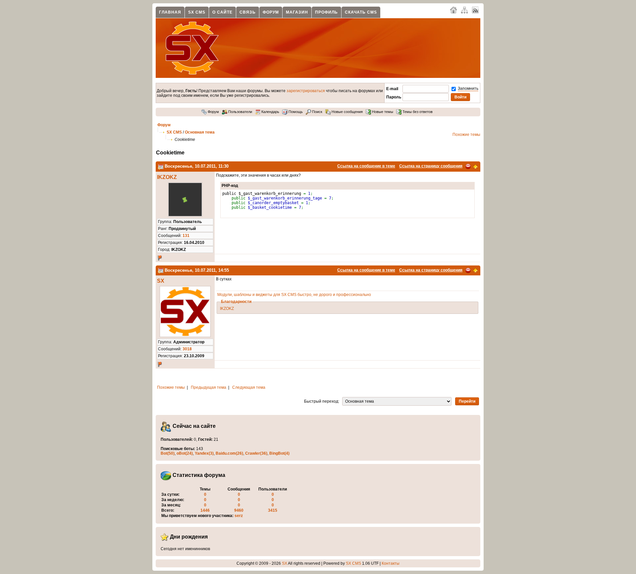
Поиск (316, 112)
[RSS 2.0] (475, 10)
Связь (247, 12)
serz (239, 515)
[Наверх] (475, 166)
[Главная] (453, 10)
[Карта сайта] (464, 10)
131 (186, 235)
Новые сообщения (347, 112)
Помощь (295, 112)
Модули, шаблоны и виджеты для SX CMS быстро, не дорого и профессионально (294, 294)
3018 (187, 349)
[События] (160, 166)
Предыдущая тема (208, 387)
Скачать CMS (361, 12)
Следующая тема (248, 387)
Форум (271, 12)
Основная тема (200, 132)
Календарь (269, 112)
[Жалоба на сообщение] (468, 166)
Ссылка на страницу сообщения (430, 166)
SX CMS (196, 12)
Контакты (390, 563)
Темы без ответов (417, 112)
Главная (170, 12)
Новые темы (382, 112)
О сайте (222, 12)
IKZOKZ (167, 177)
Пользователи (239, 112)
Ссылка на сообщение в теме (366, 166)
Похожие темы (466, 134)
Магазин (297, 12)
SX (160, 281)
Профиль (326, 12)
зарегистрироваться (306, 90)
